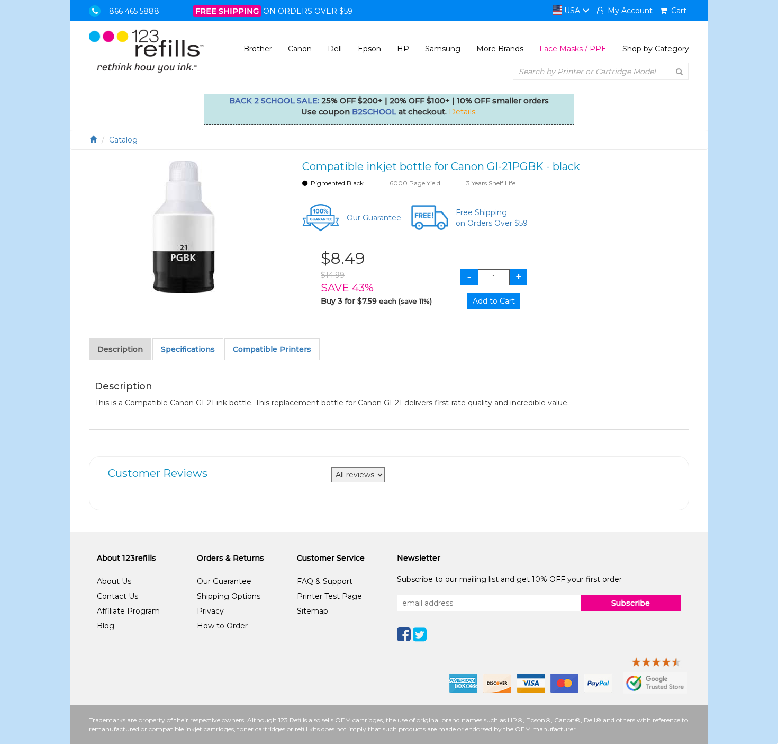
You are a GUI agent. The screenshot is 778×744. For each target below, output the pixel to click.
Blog (105, 626)
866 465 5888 (134, 11)
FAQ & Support (324, 581)
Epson (369, 49)
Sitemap (312, 611)
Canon (300, 49)
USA (572, 10)
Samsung (442, 49)
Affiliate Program (128, 611)
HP (403, 49)
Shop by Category (655, 49)
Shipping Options (228, 596)
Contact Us (117, 596)
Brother (257, 49)
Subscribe (630, 603)
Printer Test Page (329, 596)
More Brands (499, 49)
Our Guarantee (374, 218)
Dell (335, 49)
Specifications (188, 349)
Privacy (210, 611)
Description (120, 349)
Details (462, 112)
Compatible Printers (272, 349)
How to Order (222, 626)
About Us (114, 581)
